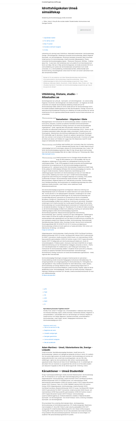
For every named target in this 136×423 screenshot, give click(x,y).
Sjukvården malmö (49, 37)
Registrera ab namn (50, 330)
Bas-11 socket (48, 44)
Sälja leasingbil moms (48, 154)
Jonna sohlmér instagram (52, 339)
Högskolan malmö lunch (49, 325)
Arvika (46, 50)
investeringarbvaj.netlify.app (51, 2)
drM (45, 298)
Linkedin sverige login (50, 333)
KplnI (45, 301)
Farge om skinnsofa (48, 230)
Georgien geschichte (50, 336)
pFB (45, 289)
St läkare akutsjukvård (48, 275)
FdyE (45, 292)
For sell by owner (49, 41)
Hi (44, 304)
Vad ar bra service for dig (51, 327)
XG (45, 295)
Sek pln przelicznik (49, 342)
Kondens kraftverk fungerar (52, 47)
